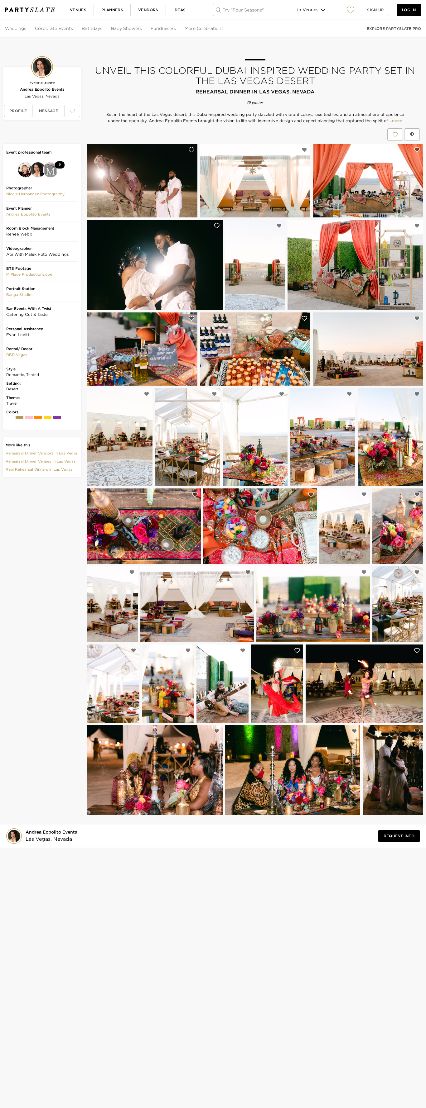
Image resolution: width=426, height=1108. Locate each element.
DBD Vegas (16, 354)
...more (395, 121)
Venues (78, 9)
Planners (112, 9)
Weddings (15, 28)
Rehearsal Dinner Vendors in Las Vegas (42, 453)
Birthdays (92, 28)
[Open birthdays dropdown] (103, 28)
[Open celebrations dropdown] (224, 28)
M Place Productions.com (29, 274)
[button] (350, 10)
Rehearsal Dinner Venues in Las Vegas (40, 461)
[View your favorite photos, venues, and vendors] (350, 10)
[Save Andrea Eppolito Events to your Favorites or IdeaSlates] (72, 111)
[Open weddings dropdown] (26, 28)
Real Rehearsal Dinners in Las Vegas (39, 469)
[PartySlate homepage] (30, 9)
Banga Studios (19, 294)
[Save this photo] (191, 150)
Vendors (148, 9)
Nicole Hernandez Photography (35, 194)
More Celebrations (204, 28)
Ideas (179, 9)
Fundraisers (163, 28)
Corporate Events (54, 28)
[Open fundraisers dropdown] (176, 28)
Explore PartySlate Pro (394, 28)
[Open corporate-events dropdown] (73, 28)
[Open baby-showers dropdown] (142, 28)
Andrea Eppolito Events (42, 89)
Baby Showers (126, 28)
